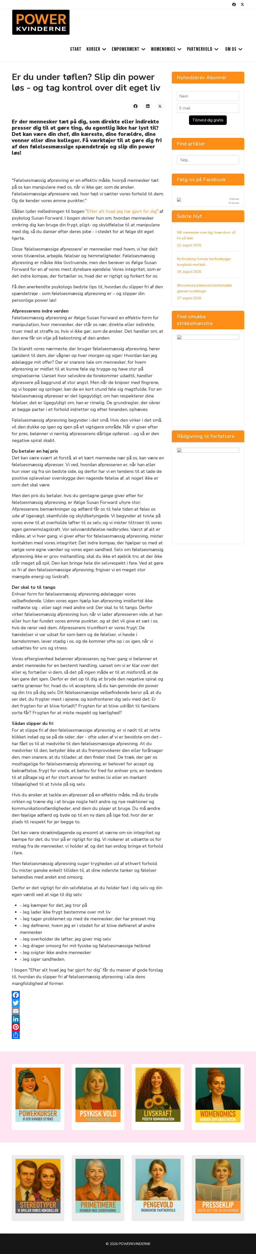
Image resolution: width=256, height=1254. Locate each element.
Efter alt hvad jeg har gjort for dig (122, 211)
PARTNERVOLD (199, 49)
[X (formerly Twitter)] (160, 106)
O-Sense (234, 203)
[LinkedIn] (148, 106)
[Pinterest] (88, 1027)
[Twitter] (242, 4)
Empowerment (126, 49)
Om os (230, 49)
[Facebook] (234, 4)
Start (76, 49)
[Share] (88, 1035)
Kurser (93, 49)
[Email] (88, 1011)
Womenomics (163, 49)
